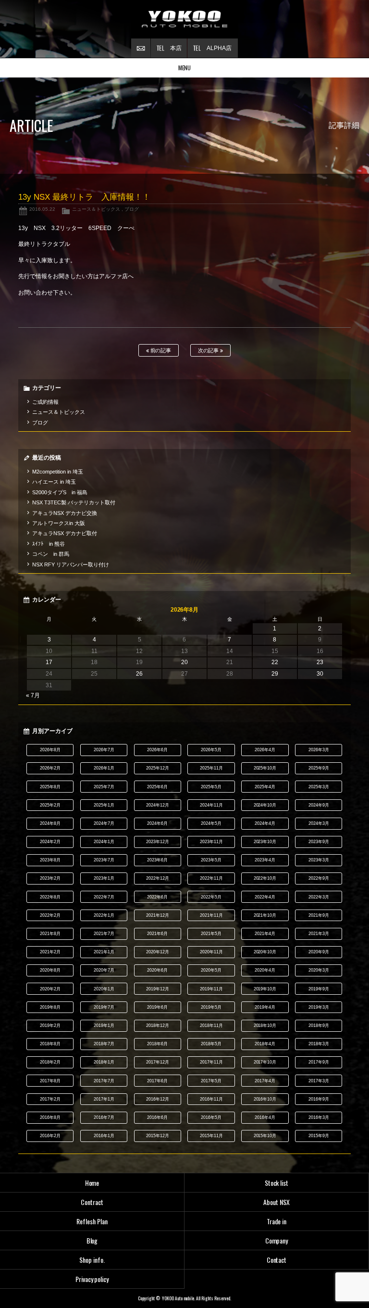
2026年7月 (104, 749)
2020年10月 (265, 951)
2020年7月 (104, 970)
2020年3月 (318, 970)
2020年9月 (318, 951)
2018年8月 (50, 1043)
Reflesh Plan (92, 1221)
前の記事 (160, 350)
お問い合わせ (140, 48)
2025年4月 (265, 786)
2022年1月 (104, 915)
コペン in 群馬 (50, 554)
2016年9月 (318, 1099)
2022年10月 (265, 878)
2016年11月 (211, 1099)
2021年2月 (50, 951)
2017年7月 (104, 1080)
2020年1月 (104, 989)
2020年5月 (211, 970)
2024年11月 (211, 805)
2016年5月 (211, 1117)
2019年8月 (50, 1007)
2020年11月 (211, 951)
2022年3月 (318, 897)
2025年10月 (265, 768)
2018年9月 (318, 1025)
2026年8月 (50, 749)
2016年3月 (318, 1117)
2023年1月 (104, 878)
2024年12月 (157, 805)
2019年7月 (104, 1007)
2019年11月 (211, 989)
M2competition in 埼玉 (57, 471)
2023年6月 (157, 860)
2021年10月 (265, 915)
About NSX (276, 1202)
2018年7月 (104, 1043)
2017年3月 (318, 1080)
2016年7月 (104, 1117)
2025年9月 (318, 768)
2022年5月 (211, 897)
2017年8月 (50, 1080)
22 (274, 662)
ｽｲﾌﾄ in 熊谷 (48, 544)
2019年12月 (157, 989)
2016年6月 (157, 1117)
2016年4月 (265, 1117)
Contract (92, 1202)
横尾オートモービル (184, 19)
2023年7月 (104, 860)
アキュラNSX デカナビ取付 (64, 533)
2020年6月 (157, 970)
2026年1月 (104, 768)
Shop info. (92, 1260)
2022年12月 (157, 878)
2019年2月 (50, 1025)
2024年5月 (211, 823)
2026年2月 (50, 768)
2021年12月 (157, 915)
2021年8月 (50, 933)
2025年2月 (50, 805)
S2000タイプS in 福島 (59, 492)
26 (139, 673)
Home (92, 1183)
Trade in (277, 1221)
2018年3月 (318, 1043)
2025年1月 (104, 805)
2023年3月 (318, 860)
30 (320, 673)
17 (49, 662)
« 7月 (33, 695)
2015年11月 (211, 1135)
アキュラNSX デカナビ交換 (64, 513)
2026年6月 (157, 749)
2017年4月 (265, 1080)
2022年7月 (104, 897)
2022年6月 (157, 897)
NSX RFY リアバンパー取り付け (70, 564)
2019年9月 (318, 989)
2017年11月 (211, 1062)
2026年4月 (265, 749)
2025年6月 (157, 786)
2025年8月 (50, 786)
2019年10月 (265, 989)
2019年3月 (318, 1007)
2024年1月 (104, 841)
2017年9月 (318, 1062)
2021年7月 (104, 933)
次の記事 (209, 350)
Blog (92, 1240)
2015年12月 (157, 1135)
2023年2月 (50, 878)
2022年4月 (265, 897)
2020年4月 (265, 970)
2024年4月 (265, 823)
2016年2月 (50, 1135)
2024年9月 (318, 805)
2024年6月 (157, 823)
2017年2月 (50, 1099)
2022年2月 (50, 915)
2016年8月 (50, 1117)
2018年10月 (265, 1025)
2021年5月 (211, 933)
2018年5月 (211, 1043)
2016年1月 (104, 1135)
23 (320, 662)
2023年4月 (265, 860)
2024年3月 (318, 823)
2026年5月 (211, 749)
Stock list (277, 1183)
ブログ (131, 209)
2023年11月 (211, 841)
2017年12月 (157, 1062)
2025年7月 (104, 786)
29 (274, 673)
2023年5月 (211, 860)
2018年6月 (157, 1043)
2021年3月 (318, 933)
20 (184, 662)
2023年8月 (50, 860)
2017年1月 (104, 1099)
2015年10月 (265, 1135)
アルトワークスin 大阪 (58, 523)
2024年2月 (50, 841)
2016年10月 (265, 1099)
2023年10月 (265, 841)
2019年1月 (104, 1025)
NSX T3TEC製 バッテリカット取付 (73, 502)
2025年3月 (318, 786)
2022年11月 (211, 878)
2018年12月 (157, 1025)
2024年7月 (104, 823)
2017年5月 (211, 1080)
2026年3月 (318, 749)
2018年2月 (50, 1062)
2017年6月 (157, 1080)
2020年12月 (157, 951)
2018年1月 (104, 1062)
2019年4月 (265, 1007)
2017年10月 (265, 1062)
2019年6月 (157, 1007)
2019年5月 (211, 1007)
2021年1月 (104, 951)
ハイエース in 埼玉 (54, 482)
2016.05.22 (42, 209)
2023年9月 (318, 841)
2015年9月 (318, 1135)
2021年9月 (318, 915)
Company (276, 1240)
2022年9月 (318, 878)
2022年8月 (50, 897)
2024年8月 (50, 823)
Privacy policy (92, 1279)
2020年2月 (50, 989)
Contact (277, 1260)
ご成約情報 (45, 402)
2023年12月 (157, 841)
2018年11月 (211, 1025)
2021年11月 (211, 915)
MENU (184, 68)
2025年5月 (211, 786)
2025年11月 (211, 768)
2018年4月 (265, 1043)
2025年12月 (157, 768)
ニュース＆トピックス (96, 209)
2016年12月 (157, 1099)
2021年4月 (265, 933)
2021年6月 (157, 933)
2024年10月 (265, 805)
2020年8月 (50, 970)
